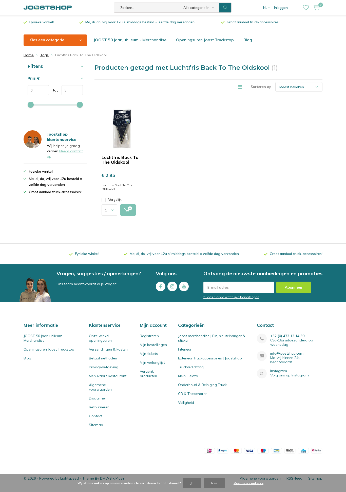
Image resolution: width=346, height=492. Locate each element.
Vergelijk (115, 199)
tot (53, 90)
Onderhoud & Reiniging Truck (202, 384)
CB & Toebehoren (192, 393)
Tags (44, 55)
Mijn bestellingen (153, 344)
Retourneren (99, 407)
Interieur (184, 349)
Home (29, 55)
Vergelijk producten (148, 373)
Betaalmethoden (103, 358)
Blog (247, 39)
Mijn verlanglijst (152, 362)
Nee (214, 483)
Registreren (149, 336)
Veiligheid (186, 402)
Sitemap (96, 425)
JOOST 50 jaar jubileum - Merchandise (129, 39)
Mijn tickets (149, 353)
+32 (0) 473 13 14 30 (287, 336)
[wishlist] (306, 7)
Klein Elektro (188, 376)
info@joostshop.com (286, 353)
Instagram (172, 286)
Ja (192, 483)
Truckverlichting (191, 367)
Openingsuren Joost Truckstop (205, 39)
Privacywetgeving (103, 367)
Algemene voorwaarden (100, 387)
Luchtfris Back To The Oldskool (120, 160)
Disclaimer (97, 398)
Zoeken (225, 8)
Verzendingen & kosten (108, 349)
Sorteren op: (262, 86)
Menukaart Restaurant (107, 376)
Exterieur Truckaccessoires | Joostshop (210, 358)
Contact (95, 416)
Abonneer (294, 287)
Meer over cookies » (248, 483)
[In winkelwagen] (128, 210)
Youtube (184, 286)
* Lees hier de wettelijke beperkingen (231, 297)
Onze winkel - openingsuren (100, 338)
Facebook (160, 286)
